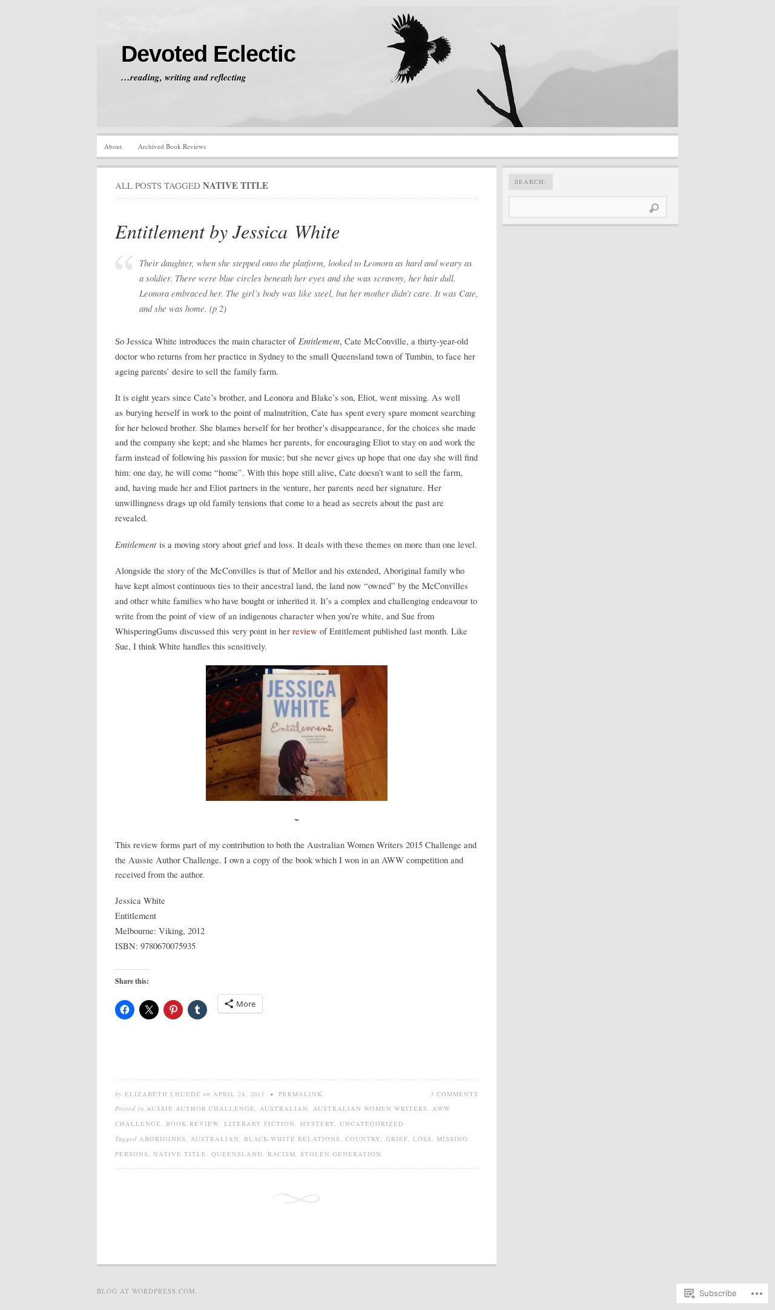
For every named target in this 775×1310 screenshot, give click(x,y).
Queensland (237, 1154)
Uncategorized (372, 1123)
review (304, 631)
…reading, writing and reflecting (183, 77)
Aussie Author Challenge (201, 1108)
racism (281, 1154)
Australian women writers (370, 1108)
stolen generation (340, 1154)
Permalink (301, 1094)
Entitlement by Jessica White (227, 231)
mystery (317, 1123)
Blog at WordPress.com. (147, 1290)
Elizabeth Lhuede (163, 1094)
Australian (284, 1108)
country (363, 1138)
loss (422, 1138)
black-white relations (292, 1138)
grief (397, 1138)
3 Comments (454, 1094)
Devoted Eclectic (208, 53)
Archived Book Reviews (172, 146)
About (113, 146)
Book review (192, 1123)
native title (179, 1154)
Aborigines (162, 1138)
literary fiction (259, 1123)
